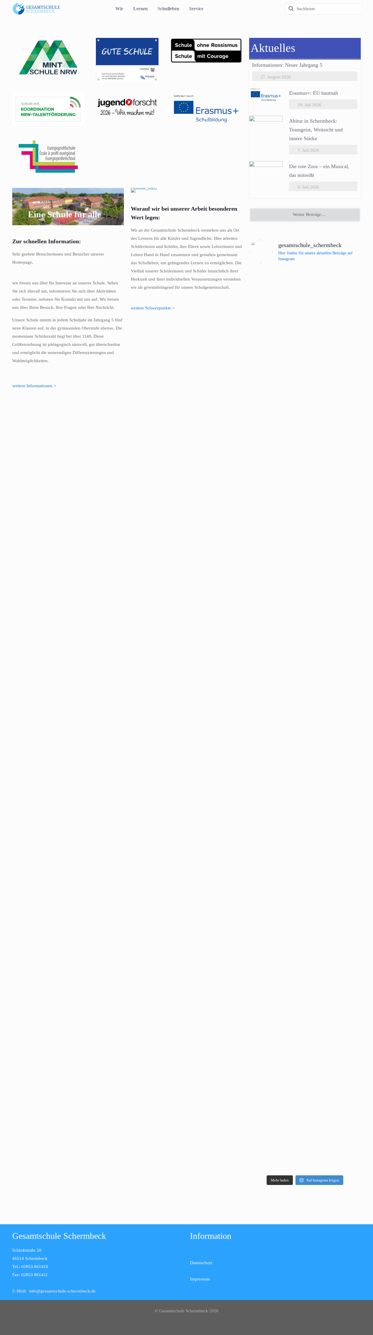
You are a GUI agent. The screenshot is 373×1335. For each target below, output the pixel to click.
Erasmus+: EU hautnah (313, 93)
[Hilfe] (263, 9)
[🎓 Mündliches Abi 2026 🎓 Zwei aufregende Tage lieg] (266, 925)
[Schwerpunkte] (186, 190)
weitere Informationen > (34, 385)
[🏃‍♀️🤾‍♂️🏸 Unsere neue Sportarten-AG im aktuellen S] (305, 474)
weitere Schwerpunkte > (153, 308)
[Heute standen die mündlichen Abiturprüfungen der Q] (305, 803)
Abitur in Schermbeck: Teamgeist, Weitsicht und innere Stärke (316, 129)
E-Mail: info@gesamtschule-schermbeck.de (54, 1291)
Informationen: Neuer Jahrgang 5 (287, 65)
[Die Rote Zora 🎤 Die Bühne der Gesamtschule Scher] (266, 400)
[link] (48, 57)
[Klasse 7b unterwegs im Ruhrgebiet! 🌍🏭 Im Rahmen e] (343, 421)
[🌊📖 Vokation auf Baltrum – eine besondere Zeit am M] (343, 889)
